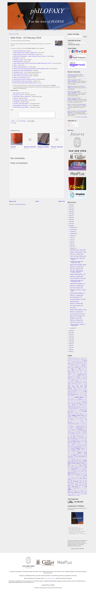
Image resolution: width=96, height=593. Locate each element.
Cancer (69, 374)
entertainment (76, 393)
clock (82, 378)
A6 (86, 360)
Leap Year (85, 422)
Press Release (81, 456)
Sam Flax (69, 470)
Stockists (81, 475)
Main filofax (16, 58)
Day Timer (83, 383)
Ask (75, 366)
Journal (82, 421)
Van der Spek (77, 485)
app (78, 364)
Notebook (76, 438)
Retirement (77, 466)
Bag (68, 367)
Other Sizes (70, 442)
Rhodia (69, 467)
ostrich (85, 441)
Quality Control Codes (80, 459)
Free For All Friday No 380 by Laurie (78, 256)
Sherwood (79, 471)
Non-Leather (81, 437)
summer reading (82, 104)
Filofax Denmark (70, 400)
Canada (77, 372)
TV (74, 483)
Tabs (84, 477)
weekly (69, 491)
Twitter (76, 483)
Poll (71, 456)
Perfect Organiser (73, 446)
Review (81, 466)
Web (15, 123)
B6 (84, 366)
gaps (86, 408)
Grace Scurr (76, 411)
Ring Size (77, 467)
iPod (69, 421)
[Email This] (28, 121)
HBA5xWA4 (70, 414)
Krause (76, 422)
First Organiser (79, 404)
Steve (78, 475)
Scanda (76, 470)
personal (80, 446)
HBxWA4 (73, 414)
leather (69, 423)
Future (84, 408)
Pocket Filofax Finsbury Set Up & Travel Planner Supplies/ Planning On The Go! (32, 63)
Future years (39, 30)
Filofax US (70, 403)
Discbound (70, 387)
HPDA (71, 418)
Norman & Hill (70, 438)
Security (69, 471)
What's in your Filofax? (79, 491)
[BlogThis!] (29, 121)
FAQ (86, 395)
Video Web (75, 486)
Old (68, 440)
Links (49, 30)
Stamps (69, 475)
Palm (71, 444)
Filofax (15, 65)
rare (82, 460)
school (79, 470)
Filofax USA (74, 403)
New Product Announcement (76, 436)
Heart (84, 414)
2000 (73, 359)
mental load (70, 430)
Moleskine (85, 430)
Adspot (69, 363)
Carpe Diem (75, 374)
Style (71, 477)
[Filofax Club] (77, 136)
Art (86, 364)
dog (73, 389)
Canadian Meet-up (83, 372)
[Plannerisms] (77, 170)
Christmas (78, 376)
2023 (70, 211)
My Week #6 (17, 101)
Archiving (84, 364)
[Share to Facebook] (32, 121)
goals (69, 411)
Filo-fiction (76, 399)
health (81, 414)
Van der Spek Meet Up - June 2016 (77, 299)
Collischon (69, 379)
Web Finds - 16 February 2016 (76, 285)
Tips (80, 481)
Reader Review (78, 462)
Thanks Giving (78, 479)
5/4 (79, 360)
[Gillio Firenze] (77, 159)
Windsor (81, 492)
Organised (70, 441)
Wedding (73, 489)
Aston (77, 366)
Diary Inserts (79, 386)
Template (70, 479)
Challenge (69, 375)
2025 (70, 207)
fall (72, 395)
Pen (78, 445)
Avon (80, 366)
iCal (72, 418)
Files (45, 30)
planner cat (84, 449)
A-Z (81, 360)
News (74, 437)
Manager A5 (82, 427)
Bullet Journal (71, 371)
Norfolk (86, 437)
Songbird (85, 474)
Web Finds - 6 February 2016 (76, 311)
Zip (78, 495)
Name (82, 433)
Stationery (72, 475)
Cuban (69, 383)
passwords (69, 445)
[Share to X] (31, 121)
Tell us (80, 478)
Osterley (82, 441)
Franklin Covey (76, 407)
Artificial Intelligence (71, 366)
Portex (74, 456)
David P (69, 79)
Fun (68, 408)
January (72, 328)
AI (74, 363)
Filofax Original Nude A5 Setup (21, 74)
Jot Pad (78, 421)
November (72, 229)
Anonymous (70, 74)
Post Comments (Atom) (20, 204)
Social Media (77, 474)
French (86, 407)
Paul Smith (74, 445)
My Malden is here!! (18, 72)
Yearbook (70, 495)
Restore (69, 466)
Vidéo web (81, 486)
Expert (81, 394)
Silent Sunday (71, 473)
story (68, 477)
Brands (80, 370)
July (71, 237)
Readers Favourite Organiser (74, 463)
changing (79, 375)
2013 (70, 334)
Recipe (86, 463)
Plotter (82, 453)
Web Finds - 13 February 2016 (76, 295)
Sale (83, 468)
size (75, 473)
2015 (70, 330)
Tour (83, 482)
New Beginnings (78, 434)
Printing (71, 457)
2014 (70, 332)
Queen (86, 459)
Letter (84, 423)
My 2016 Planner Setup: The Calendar (23, 81)
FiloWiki (85, 403)
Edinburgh (70, 391)
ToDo (72, 482)
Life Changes (70, 425)
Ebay (86, 390)
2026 (70, 205)
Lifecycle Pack (81, 425)
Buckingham (85, 370)
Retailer (73, 466)
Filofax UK (84, 401)
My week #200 (17, 93)
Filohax (79, 403)
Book (86, 368)
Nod (77, 437)
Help (86, 414)
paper (73, 444)
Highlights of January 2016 (76, 318)
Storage (85, 475)
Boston (77, 370)
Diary (73, 386)
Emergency (75, 391)
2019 (70, 219)
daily (76, 383)
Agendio (72, 363)
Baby (86, 366)
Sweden (80, 477)
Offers (86, 438)
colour (73, 379)
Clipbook (79, 378)
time (68, 481)
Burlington (77, 371)
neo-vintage (72, 434)
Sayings (72, 470)
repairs (80, 464)
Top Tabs (76, 482)
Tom (74, 482)
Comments (71, 125)
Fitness (86, 404)
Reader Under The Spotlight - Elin (77, 293)
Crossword (85, 382)
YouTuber (75, 495)
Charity (83, 375)
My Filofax (72, 433)
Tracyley (85, 482)
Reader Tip (84, 462)
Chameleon (74, 375)
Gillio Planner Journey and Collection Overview (25, 79)
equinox (85, 393)
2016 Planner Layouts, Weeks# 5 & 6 (22, 96)
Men (86, 429)
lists (73, 426)
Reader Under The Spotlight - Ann (77, 316)
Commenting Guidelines (50, 578)
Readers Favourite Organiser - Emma (78, 252)
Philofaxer (73, 448)
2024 (70, 209)
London (82, 426)
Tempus (73, 479)
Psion (71, 459)
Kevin (69, 111)
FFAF (77, 397)
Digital (85, 386)
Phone (69, 449)
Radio (80, 460)
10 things (70, 357)
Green (80, 411)
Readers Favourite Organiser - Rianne (78, 309)
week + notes (77, 489)
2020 (70, 217)
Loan (75, 426)
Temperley (85, 478)
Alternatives (82, 363)
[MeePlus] (77, 176)
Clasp (73, 378)
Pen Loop (82, 445)
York (73, 495)
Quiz (73, 460)
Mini (81, 430)
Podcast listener (80, 455)
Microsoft (78, 430)
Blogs (79, 368)
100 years (74, 357)
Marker (69, 429)
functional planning (73, 408)
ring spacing (82, 467)
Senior (72, 471)
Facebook (70, 395)
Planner (79, 449)
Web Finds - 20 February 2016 (76, 276)
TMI (83, 481)
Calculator (85, 371)
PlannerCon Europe (82, 452)
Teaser (76, 478)
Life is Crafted (75, 425)
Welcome (72, 491)
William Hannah (71, 492)
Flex (73, 405)
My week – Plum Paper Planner (21, 103)
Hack (77, 412)
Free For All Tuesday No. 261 (76, 322)
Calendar (69, 372)
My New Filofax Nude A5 (19, 50)
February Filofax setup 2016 (20, 66)
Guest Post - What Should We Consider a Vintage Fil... (76, 271)
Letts (86, 423)
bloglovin (76, 368)
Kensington (70, 422)
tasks (74, 478)
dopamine (81, 389)
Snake (73, 474)
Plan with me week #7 (19, 94)
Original (78, 441)
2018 (70, 221)
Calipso (73, 372)
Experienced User (74, 394)
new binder (83, 434)
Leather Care (73, 423)
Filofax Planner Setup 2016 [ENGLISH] (23, 70)
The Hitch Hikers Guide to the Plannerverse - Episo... (76, 262)
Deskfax (69, 386)
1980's (69, 359)
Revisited (85, 466)
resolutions (84, 464)
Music (69, 433)
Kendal (86, 421)
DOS (84, 389)
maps (86, 427)
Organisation (85, 440)
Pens (69, 446)
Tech (78, 478)
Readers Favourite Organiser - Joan (78, 274)
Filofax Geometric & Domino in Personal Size (24, 54)
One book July (74, 440)
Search (82, 470)
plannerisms (74, 453)
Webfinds (53, 85)
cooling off (70, 382)
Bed (70, 367)
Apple (80, 364)
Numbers (82, 438)
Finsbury (73, 404)
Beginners (73, 367)
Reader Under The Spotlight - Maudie (78, 264)
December (72, 227)
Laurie (82, 422)
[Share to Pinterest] (33, 121)
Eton (69, 394)
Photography (73, 449)
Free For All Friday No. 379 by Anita (78, 278)
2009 (70, 343)
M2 (70, 427)
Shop (82, 471)
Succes (73, 477)
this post (40, 85)
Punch (73, 459)
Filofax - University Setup (19, 77)
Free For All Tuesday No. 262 (76, 305)
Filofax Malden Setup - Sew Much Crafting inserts (25, 52)
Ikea (74, 418)
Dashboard (79, 383)
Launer (79, 422)
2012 (70, 337)
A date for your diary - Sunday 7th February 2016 (77, 325)
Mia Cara (74, 430)
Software (81, 474)
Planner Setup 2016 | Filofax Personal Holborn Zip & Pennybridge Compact (31, 68)
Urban (84, 483)
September (72, 233)
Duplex (75, 390)
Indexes (81, 418)
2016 (70, 225)
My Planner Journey (18, 59)
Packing (78, 442)
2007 (70, 347)
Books (73, 370)
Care (72, 374)
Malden (77, 427)
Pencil (85, 445)
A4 (82, 360)
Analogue (72, 364)
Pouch (76, 456)
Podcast (75, 455)
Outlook (74, 442)
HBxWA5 (77, 414)
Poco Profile (70, 455)
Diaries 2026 (32, 30)
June (71, 239)
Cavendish (85, 374)
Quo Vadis (76, 460)
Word (84, 492)
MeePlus (75, 429)
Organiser (74, 441)
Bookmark (69, 370)
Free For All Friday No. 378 (76, 297)
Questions (69, 460)
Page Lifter (82, 442)
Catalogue (80, 374)
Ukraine (81, 483)
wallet (78, 488)
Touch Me (80, 482)
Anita (76, 364)
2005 (70, 351)
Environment (81, 393)
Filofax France (80, 400)
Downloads (71, 390)
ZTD (79, 495)
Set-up (75, 471)
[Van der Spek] (77, 153)
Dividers (79, 387)
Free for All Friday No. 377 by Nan (77, 313)
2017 (70, 223)
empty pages (80, 391)
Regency (72, 464)
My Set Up (78, 433)
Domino (75, 389)
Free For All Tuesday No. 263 (76, 287)
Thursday (82, 479)
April (71, 244)
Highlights (74, 415)
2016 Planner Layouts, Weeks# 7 (21, 107)
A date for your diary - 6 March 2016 (78, 249)
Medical (72, 429)
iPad (86, 419)
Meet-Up (80, 429)
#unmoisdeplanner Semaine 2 (21, 105)
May (71, 242)
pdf (76, 445)
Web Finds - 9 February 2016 (76, 303)
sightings (85, 471)
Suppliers (55, 30)
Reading (82, 463)
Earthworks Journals (80, 390)
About (11, 30)
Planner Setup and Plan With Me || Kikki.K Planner (25, 82)
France (70, 407)
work (86, 492)
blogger (72, 368)
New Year (70, 437)
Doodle (78, 389)
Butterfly (81, 371)
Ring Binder (73, 467)
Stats (76, 475)
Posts (70, 123)
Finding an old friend (74, 301)
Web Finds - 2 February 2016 (76, 320)
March (71, 246)
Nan (84, 433)
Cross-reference (78, 382)
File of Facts (24, 30)
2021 (70, 215)
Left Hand (80, 423)
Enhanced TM (71, 393)
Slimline (69, 474)
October (72, 231)
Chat (86, 375)
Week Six (16, 98)
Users (73, 485)
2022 (70, 213)
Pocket (85, 453)
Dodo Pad (70, 389)
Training (69, 483)
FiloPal (82, 403)
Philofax (69, 448)
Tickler (86, 479)
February (72, 248)
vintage (85, 486)
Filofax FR (76, 400)
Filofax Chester (84, 399)
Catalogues (17, 30)
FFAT (81, 397)
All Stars (77, 363)
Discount (74, 387)
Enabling (85, 391)
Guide (71, 412)
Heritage (69, 415)
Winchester (77, 492)
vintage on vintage (72, 488)
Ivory (71, 421)
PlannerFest (70, 453)
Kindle (74, 422)
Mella (84, 429)
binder (69, 368)
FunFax (78, 408)
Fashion (69, 397)
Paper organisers (84, 444)
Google (71, 411)
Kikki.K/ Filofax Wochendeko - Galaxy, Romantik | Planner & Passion (30, 56)
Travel (72, 483)
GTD (83, 411)
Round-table (74, 468)
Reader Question (71, 462)
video (83, 485)
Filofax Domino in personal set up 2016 (23, 75)
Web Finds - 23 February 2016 (76, 266)
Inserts (72, 419)
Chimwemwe (70, 376)
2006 (70, 349)
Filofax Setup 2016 (18, 61)
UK (78, 483)
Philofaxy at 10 (84, 448)
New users (85, 436)
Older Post (61, 201)
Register (76, 464)
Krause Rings (73, 307)
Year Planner (84, 493)
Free (80, 407)
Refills (69, 464)
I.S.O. (60, 30)
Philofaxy (77, 448)
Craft (74, 382)
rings (86, 467)
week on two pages (83, 489)
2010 (70, 341)
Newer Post (12, 201)
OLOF (70, 440)
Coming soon (77, 379)
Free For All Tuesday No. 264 (76, 268)
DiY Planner (84, 387)
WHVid (86, 491)
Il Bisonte (77, 418)
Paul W (69, 91)
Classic (75, 378)
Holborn (82, 415)
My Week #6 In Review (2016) (21, 100)
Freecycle (82, 407)
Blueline (83, 368)
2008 (70, 345)
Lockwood (78, 426)
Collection (85, 378)
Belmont (77, 367)
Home (37, 201)
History (79, 415)
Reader (85, 460)
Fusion (81, 408)
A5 (84, 360)
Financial (69, 404)
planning (79, 453)
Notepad (79, 438)
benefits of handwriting (83, 367)
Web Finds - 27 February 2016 (76, 254)
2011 (70, 339)
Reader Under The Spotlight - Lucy (77, 283)
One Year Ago (79, 440)
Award (82, 366)
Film (73, 399)
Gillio (82, 410)
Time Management (74, 481)
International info (81, 419)
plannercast (73, 452)
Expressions (85, 394)
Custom (72, 383)
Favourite (72, 397)
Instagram (76, 419)
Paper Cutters (77, 444)
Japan (74, 421)
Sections (85, 470)
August (72, 235)
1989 (71, 359)
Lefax (77, 423)
